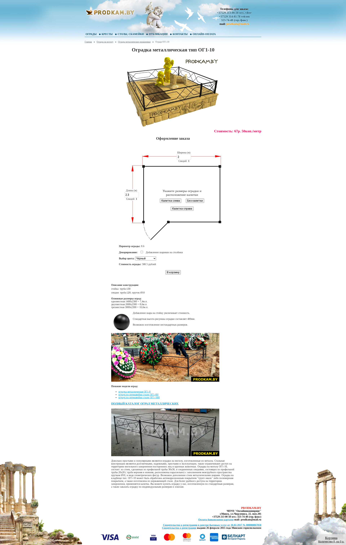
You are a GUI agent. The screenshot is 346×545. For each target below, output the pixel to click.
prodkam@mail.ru (237, 23)
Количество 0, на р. (331, 539)
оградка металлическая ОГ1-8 (134, 391)
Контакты (180, 34)
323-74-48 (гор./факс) (234, 20)
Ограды (91, 34)
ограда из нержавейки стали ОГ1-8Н (138, 394)
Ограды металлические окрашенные (134, 42)
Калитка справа (182, 208)
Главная (88, 42)
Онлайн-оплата (204, 34)
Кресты (107, 34)
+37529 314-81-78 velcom (234, 16)
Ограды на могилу (105, 42)
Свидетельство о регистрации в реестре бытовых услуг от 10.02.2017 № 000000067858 (212, 525)
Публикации (158, 34)
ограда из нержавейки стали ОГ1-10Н (139, 397)
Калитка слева (170, 200)
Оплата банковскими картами (216, 519)
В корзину (173, 272)
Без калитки (195, 200)
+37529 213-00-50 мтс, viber (234, 12)
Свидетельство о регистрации (179, 528)
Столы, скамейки (131, 34)
